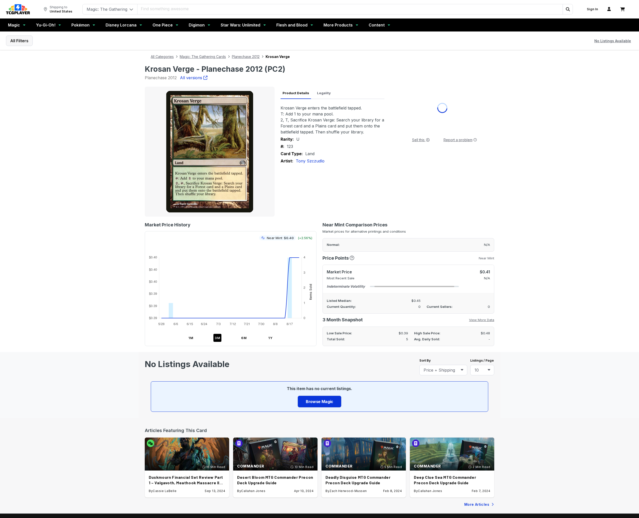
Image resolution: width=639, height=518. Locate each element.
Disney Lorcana (121, 24)
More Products (338, 24)
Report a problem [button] (458, 140)
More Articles (476, 504)
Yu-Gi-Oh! (45, 24)
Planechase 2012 (246, 56)
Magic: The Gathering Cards (203, 56)
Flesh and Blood (292, 24)
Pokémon (80, 24)
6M (244, 338)
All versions (191, 77)
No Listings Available (612, 41)
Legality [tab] (324, 93)
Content (377, 24)
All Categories (162, 56)
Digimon (197, 24)
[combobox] (443, 370)
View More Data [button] (481, 320)
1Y (270, 338)
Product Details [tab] (296, 93)
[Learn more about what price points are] (352, 258)
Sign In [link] (592, 9)
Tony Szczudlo (310, 160)
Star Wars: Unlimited (240, 24)
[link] (18, 9)
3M (217, 338)
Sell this (419, 140)
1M (190, 338)
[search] (350, 9)
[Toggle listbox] (462, 370)
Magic (14, 24)
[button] (568, 9)
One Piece (163, 24)
